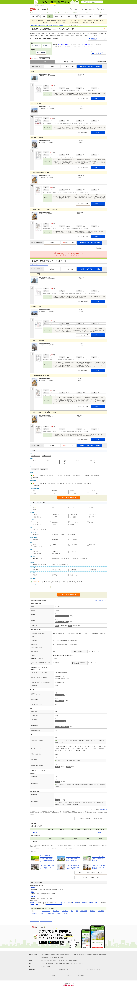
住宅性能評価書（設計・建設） (59, 558)
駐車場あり (54, 490)
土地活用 (48, 966)
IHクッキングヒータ (75, 514)
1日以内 (55, 581)
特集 (41, 969)
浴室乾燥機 (73, 517)
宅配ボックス (55, 522)
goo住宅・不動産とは (45, 954)
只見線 (32, 892)
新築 (43, 475)
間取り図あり (33, 902)
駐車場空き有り (55, 539)
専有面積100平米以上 (94, 902)
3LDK (37, 904)
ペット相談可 (73, 493)
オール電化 (54, 517)
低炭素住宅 (73, 570)
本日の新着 (47, 581)
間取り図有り (36, 575)
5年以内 (60, 475)
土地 (72, 911)
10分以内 (70, 483)
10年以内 (68, 475)
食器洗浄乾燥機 (37, 517)
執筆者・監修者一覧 (90, 969)
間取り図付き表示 (68, 62)
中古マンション (46, 911)
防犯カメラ (73, 534)
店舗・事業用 (83, 911)
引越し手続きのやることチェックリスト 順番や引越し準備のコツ (99, 867)
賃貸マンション (64, 960)
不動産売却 (43, 966)
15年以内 (77, 475)
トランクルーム (74, 522)
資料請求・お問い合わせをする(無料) (90, 66)
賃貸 (77, 911)
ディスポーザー (93, 514)
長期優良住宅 (92, 570)
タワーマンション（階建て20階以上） (38, 552)
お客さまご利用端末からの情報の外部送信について (62, 954)
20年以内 (87, 475)
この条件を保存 (99, 53)
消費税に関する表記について (60, 957)
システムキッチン (56, 514)
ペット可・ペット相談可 (65, 902)
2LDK (32, 904)
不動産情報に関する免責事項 (46, 921)
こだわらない (36, 581)
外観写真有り (55, 575)
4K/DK (77, 463)
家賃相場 (59, 913)
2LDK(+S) (92, 461)
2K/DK (77, 461)
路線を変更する (36, 46)
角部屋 (34, 493)
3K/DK (48, 463)
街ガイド (76, 969)
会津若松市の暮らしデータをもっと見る (91, 818)
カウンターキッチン (38, 514)
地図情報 (98, 969)
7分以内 (61, 483)
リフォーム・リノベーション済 (54, 904)
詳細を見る (98, 98)
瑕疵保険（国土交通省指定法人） (60, 564)
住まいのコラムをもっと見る (91, 877)
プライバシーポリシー (57, 975)
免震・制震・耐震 (37, 558)
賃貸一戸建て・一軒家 (55, 960)
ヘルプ (64, 975)
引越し (45, 969)
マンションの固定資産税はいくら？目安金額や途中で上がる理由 (98, 858)
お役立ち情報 (32, 969)
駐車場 (70, 960)
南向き (72, 490)
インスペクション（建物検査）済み (78, 559)
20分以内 (88, 483)
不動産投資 (92, 911)
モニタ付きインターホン (58, 534)
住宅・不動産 (101, 911)
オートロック (36, 534)
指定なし (35, 475)
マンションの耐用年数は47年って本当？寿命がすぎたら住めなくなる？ (73, 867)
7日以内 (71, 581)
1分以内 (44, 483)
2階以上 (35, 490)
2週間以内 (79, 581)
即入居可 (54, 493)
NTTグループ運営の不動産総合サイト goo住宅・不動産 (43, 5)
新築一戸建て (56, 911)
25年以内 (96, 475)
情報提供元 (89, 954)
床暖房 (91, 522)
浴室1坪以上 (92, 517)
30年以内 (35, 477)
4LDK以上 (92, 463)
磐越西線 (33, 887)
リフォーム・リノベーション (96, 493)
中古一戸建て (65, 911)
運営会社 (82, 975)
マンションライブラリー (38, 913)
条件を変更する (41, 52)
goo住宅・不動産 (33, 954)
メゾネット (73, 551)
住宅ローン (81, 963)
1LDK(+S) (63, 461)
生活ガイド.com (103, 809)
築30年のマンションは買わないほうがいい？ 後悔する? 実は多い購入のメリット (73, 858)
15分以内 (79, 483)
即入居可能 (75, 902)
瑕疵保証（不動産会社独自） (40, 564)
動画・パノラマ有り (75, 575)
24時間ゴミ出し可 (37, 546)
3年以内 (51, 475)
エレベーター (92, 490)
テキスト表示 (42, 62)
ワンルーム (35, 460)
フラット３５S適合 (56, 570)
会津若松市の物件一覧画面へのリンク (39, 265)
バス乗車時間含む (37, 485)
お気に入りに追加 (69, 66)
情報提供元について (34, 921)
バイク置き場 (73, 539)
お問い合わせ (69, 975)
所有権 (34, 544)
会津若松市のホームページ (100, 600)
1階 (34, 507)
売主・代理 (35, 570)
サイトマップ (76, 975)
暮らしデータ (67, 913)
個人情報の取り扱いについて (47, 957)
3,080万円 (100, 832)
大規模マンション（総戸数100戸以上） (57, 552)
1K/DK (48, 461)
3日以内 (63, 581)
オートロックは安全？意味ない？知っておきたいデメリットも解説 (47, 867)
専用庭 (72, 524)
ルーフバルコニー (37, 524)
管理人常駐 (92, 544)
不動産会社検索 (50, 913)
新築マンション (44, 963)
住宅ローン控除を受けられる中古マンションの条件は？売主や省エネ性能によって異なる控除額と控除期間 (47, 858)
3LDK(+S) (63, 463)
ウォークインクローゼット (39, 529)
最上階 (72, 507)
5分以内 (53, 483)
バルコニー (54, 524)
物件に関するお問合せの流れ (80, 954)
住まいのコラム (82, 969)
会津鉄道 (33, 896)
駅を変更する (46, 46)
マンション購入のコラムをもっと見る (91, 873)
